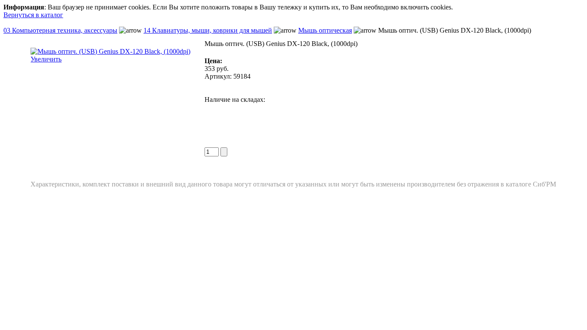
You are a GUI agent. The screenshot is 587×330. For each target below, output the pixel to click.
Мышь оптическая (325, 30)
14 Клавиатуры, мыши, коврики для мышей (208, 30)
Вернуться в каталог (33, 14)
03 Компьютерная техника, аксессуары (60, 30)
